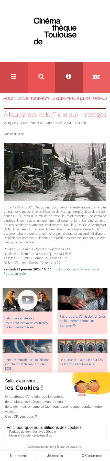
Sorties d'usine (14, 134)
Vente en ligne (89, 269)
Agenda (9, 98)
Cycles (23, 98)
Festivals (100, 98)
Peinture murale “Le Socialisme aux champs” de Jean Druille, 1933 (27, 364)
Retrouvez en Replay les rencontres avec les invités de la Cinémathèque (26, 322)
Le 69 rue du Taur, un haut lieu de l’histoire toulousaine (81, 362)
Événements (40, 98)
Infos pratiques (66, 269)
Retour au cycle (15, 273)
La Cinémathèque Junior (71, 98)
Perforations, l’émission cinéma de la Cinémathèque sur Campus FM (82, 320)
